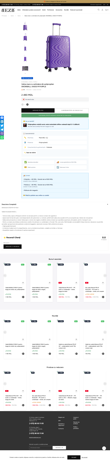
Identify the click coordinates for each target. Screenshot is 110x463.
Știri (104, 4)
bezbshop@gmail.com (35, 437)
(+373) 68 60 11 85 (7, 4)
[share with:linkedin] (2, 122)
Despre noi (61, 417)
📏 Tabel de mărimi (30, 153)
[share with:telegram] (2, 130)
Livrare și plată (75, 418)
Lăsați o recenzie (37, 89)
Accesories (59, 10)
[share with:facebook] (2, 118)
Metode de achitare (76, 422)
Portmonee (50, 10)
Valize (19, 10)
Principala (4, 16)
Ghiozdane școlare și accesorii (31, 10)
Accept (74, 457)
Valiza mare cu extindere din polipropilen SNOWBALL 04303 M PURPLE (43, 16)
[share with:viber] (2, 133)
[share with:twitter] (2, 126)
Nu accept (84, 457)
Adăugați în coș (38, 110)
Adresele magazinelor (96, 4)
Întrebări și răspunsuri (61, 424)
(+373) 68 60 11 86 (37, 4)
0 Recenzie (28, 89)
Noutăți (66, 10)
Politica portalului (76, 427)
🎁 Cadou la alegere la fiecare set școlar (55, 1)
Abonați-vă (59, 447)
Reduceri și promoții (76, 10)
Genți (43, 10)
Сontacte (61, 428)
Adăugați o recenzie (12, 246)
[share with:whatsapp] (2, 137)
